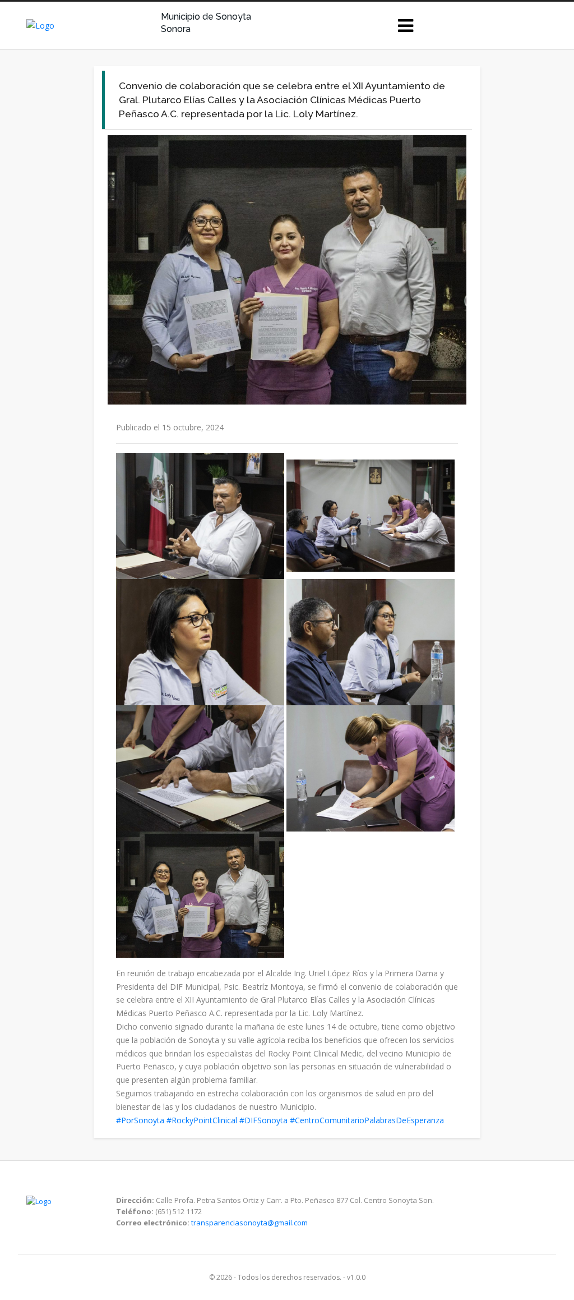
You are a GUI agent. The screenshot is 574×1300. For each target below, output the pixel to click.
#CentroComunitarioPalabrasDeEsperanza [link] (367, 1120)
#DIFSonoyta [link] (263, 1120)
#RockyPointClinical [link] (201, 1120)
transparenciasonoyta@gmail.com (249, 1223)
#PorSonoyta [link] (140, 1120)
